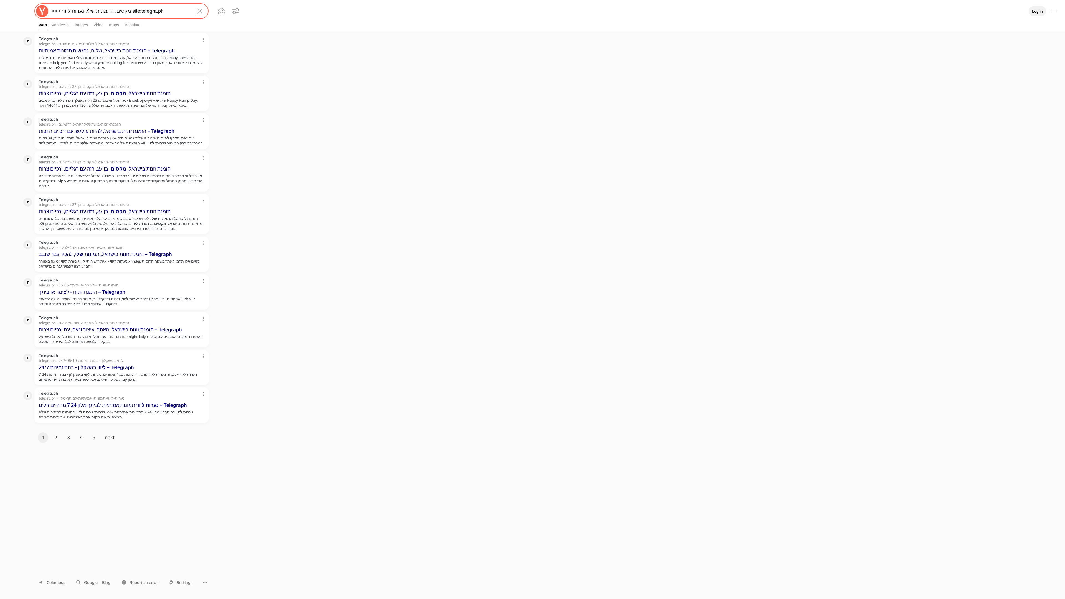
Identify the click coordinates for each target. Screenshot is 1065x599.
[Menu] (1053, 11)
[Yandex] (42, 11)
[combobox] (120, 11)
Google (91, 582)
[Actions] (203, 39)
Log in (1037, 11)
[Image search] (221, 11)
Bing (106, 582)
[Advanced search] (236, 11)
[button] (140, 582)
